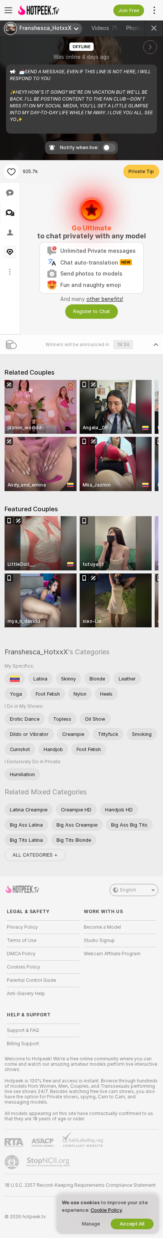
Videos (104, 28)
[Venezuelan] (15, 679)
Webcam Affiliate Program (112, 953)
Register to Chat (91, 311)
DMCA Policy (21, 953)
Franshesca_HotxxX (36, 652)
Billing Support (23, 1043)
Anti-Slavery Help (26, 993)
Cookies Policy (23, 967)
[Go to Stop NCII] (49, 1162)
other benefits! (104, 299)
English (128, 890)
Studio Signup (99, 940)
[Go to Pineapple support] (12, 1162)
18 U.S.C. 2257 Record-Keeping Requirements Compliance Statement (80, 1185)
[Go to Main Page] (49, 10)
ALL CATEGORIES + (35, 855)
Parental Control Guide (31, 980)
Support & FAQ (23, 1030)
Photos (140, 28)
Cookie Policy (106, 1210)
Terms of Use (21, 940)
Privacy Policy (22, 927)
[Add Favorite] (11, 171)
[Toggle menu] (8, 10)
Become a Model (102, 927)
